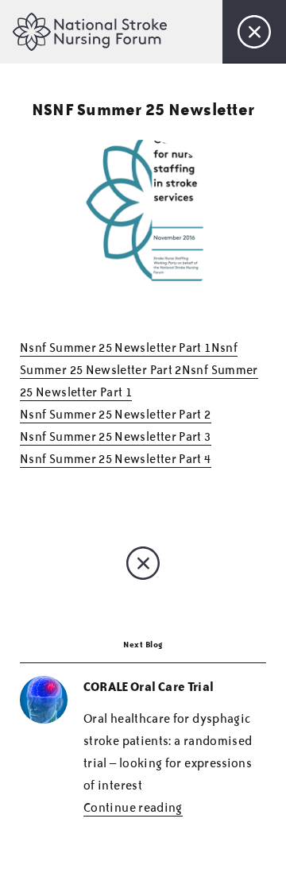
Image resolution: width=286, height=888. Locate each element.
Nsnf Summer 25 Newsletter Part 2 (115, 415)
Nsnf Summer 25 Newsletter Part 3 (115, 437)
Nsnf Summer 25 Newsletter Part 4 (115, 459)
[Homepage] (93, 31)
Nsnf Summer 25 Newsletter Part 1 (115, 348)
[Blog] (254, 32)
